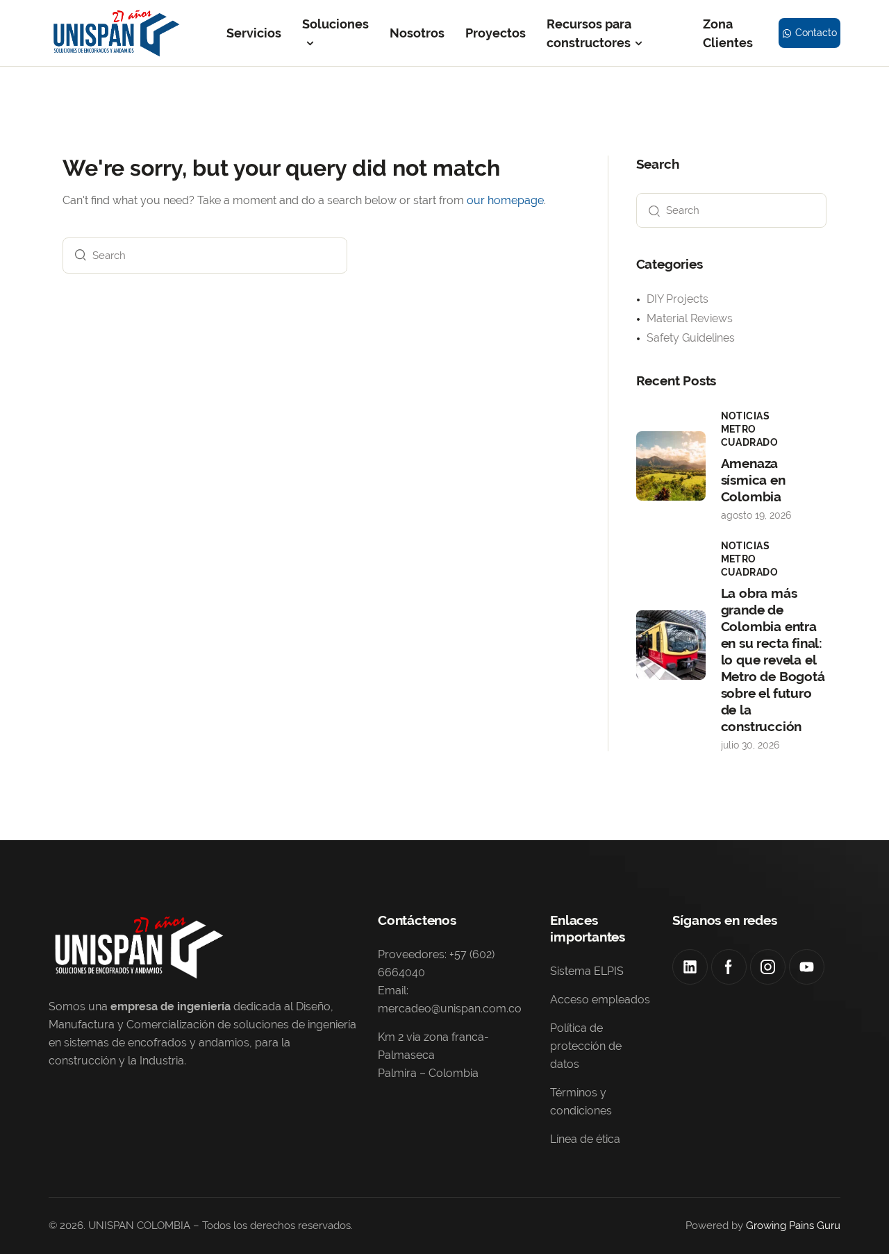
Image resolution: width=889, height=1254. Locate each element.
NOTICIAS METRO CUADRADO (750, 429)
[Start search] (77, 255)
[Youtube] (806, 967)
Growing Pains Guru (793, 1225)
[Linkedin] (690, 967)
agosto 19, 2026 (756, 515)
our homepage (505, 200)
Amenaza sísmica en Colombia (753, 479)
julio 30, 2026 (750, 745)
